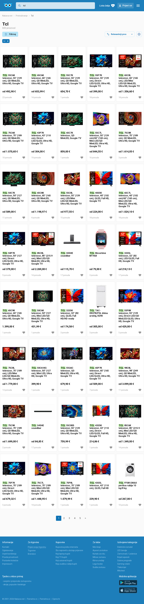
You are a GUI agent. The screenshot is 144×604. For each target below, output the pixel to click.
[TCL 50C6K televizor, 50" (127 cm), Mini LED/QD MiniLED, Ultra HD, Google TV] (42, 296)
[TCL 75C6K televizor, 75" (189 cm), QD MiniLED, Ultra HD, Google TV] (13, 118)
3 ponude (123, 157)
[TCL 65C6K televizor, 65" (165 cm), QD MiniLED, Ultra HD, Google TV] (42, 61)
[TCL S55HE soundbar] (72, 239)
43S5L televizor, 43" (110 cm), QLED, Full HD (99, 485)
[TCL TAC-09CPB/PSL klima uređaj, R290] (100, 296)
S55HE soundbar (66, 254)
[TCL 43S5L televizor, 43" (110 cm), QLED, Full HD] (100, 468)
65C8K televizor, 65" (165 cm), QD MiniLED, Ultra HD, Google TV (41, 197)
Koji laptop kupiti (63, 554)
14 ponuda (36, 97)
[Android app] (128, 582)
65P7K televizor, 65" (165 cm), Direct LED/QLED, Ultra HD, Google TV (99, 373)
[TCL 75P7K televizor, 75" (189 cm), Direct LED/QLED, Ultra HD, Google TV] (13, 468)
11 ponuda (7, 218)
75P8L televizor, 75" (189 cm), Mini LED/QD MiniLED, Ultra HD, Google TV (70, 488)
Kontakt (5, 547)
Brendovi (32, 554)
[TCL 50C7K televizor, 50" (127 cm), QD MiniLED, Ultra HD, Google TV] (13, 179)
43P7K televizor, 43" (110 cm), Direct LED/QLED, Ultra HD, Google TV (41, 138)
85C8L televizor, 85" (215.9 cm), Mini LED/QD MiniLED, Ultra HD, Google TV (41, 258)
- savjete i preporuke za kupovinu (16, 581)
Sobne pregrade (124, 560)
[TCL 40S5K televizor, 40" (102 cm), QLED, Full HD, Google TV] (100, 179)
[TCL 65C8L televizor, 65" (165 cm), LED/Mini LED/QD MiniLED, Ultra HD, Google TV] (130, 61)
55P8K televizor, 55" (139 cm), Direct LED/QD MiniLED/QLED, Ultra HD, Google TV (129, 316)
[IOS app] (128, 590)
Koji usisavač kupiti (64, 560)
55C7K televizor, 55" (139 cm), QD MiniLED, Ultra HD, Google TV (71, 79)
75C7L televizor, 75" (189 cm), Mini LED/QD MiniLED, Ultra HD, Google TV (41, 488)
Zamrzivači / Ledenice (127, 554)
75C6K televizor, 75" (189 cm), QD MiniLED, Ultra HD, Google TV (12, 136)
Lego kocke (98, 564)
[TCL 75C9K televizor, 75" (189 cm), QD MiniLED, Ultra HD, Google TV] (13, 411)
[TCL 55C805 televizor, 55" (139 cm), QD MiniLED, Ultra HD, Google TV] (72, 411)
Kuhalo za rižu (99, 554)
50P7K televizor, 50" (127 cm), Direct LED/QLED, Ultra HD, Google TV (12, 258)
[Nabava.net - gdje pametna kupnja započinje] (8, 5)
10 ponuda (7, 157)
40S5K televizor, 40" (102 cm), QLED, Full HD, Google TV (99, 197)
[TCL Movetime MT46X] (100, 239)
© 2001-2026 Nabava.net (13, 599)
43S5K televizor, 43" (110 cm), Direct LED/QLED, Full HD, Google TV (99, 431)
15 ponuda (65, 218)
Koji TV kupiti (61, 557)
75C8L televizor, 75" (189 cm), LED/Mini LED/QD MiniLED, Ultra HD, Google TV (12, 373)
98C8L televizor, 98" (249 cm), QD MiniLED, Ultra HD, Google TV (129, 372)
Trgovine (32, 550)
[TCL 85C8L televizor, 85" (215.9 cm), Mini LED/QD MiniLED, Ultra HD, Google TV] (42, 239)
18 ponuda (94, 97)
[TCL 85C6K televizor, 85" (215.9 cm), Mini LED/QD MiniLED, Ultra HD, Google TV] (130, 411)
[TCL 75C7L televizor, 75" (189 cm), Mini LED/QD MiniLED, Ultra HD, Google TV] (42, 468)
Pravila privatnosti (10, 557)
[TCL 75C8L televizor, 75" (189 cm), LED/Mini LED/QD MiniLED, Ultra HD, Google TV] (13, 354)
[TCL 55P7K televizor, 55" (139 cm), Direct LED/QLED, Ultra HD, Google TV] (100, 61)
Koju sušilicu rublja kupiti (66, 564)
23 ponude (7, 97)
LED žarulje (122, 550)
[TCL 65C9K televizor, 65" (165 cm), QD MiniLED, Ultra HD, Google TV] (13, 296)
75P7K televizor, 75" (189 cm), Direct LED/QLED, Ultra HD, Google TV (12, 488)
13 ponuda (7, 390)
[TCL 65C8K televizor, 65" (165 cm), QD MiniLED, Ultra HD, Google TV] (42, 179)
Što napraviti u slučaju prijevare (69, 550)
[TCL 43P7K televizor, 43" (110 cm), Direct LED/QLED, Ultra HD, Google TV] (42, 118)
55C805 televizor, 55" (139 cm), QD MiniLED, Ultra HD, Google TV (71, 429)
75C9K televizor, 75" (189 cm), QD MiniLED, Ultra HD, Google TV (12, 429)
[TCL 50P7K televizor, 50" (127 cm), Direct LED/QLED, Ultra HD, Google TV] (13, 239)
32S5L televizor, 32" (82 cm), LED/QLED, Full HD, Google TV (129, 257)
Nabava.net (7, 16)
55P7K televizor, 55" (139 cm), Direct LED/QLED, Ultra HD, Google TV (99, 80)
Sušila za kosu (99, 567)
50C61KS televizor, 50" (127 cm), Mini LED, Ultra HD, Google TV (41, 372)
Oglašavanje (7, 550)
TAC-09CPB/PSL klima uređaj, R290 (98, 313)
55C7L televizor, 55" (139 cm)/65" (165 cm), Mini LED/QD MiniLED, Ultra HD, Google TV (99, 139)
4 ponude (35, 218)
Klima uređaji (98, 560)
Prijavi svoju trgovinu (37, 547)
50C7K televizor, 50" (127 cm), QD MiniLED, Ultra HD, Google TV (12, 197)
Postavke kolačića (10, 560)
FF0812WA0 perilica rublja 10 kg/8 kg (128, 485)
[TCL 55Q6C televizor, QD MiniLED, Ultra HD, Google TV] (72, 354)
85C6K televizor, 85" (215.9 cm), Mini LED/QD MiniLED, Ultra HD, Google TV (129, 431)
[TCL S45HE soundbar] (42, 411)
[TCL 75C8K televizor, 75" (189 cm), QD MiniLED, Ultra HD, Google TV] (130, 118)
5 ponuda (123, 332)
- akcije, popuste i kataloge (14, 584)
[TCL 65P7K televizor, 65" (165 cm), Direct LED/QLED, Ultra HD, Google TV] (100, 354)
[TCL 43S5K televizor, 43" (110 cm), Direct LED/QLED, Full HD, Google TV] (100, 411)
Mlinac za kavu (99, 557)
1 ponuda (64, 97)
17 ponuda (65, 275)
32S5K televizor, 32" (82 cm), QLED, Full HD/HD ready (69, 314)
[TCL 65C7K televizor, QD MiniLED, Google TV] (72, 118)
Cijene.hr (56, 599)
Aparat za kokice (100, 550)
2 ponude (6, 447)
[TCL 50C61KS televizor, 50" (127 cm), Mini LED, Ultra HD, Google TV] (42, 354)
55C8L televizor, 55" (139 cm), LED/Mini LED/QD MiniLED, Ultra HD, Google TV (71, 198)
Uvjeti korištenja (9, 554)
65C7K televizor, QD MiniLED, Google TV (70, 135)
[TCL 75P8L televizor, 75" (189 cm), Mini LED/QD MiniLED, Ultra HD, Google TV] (72, 468)
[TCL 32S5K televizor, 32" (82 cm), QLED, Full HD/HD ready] (72, 296)
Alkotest (121, 570)
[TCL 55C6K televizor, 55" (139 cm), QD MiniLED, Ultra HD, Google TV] (13, 61)
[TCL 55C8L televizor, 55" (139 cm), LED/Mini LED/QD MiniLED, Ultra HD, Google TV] (72, 179)
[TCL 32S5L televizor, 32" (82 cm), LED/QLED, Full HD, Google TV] (130, 239)
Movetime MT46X (97, 254)
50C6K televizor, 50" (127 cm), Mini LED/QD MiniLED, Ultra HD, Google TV (41, 316)
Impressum (7, 564)
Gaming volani (123, 564)
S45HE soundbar (37, 426)
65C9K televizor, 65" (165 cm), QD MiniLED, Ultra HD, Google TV (12, 314)
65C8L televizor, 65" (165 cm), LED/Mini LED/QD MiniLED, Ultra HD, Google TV (129, 80)
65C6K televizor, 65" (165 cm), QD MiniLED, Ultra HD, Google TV (41, 79)
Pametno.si (45, 599)
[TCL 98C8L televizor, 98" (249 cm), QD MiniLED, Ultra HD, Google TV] (130, 354)
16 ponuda (94, 157)
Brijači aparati (123, 557)
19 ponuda (36, 157)
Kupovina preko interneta (67, 547)
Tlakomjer (121, 567)
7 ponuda (93, 390)
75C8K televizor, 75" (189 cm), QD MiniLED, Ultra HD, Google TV (129, 136)
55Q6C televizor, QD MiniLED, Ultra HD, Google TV (69, 372)
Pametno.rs (32, 599)
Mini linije (97, 547)
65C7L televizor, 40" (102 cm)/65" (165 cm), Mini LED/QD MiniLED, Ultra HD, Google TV (128, 200)
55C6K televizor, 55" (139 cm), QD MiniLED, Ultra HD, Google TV (12, 79)
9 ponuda (6, 275)
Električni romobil (124, 547)
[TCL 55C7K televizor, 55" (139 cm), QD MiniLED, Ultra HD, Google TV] (72, 61)
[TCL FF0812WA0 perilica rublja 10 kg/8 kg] (130, 468)
